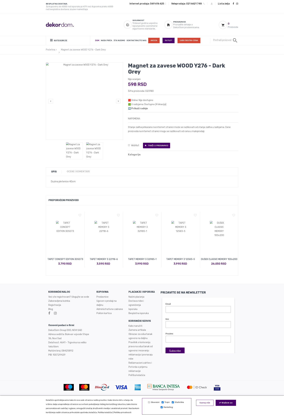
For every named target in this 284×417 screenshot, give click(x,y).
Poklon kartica (104, 313)
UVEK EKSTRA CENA (189, 40)
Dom (97, 40)
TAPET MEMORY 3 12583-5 (180, 259)
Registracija (54, 305)
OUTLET (168, 40)
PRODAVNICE (179, 22)
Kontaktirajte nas (136, 40)
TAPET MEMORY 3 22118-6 (104, 259)
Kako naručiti (135, 326)
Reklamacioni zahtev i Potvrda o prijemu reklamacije (140, 366)
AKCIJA (154, 40)
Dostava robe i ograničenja (136, 303)
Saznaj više (205, 403)
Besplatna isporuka (139, 313)
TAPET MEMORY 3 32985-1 (142, 259)
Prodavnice (102, 296)
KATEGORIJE (60, 40)
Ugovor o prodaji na (106, 301)
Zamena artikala (137, 330)
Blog (50, 309)
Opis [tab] (54, 171)
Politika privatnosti (122, 412)
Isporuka (133, 309)
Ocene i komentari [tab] (78, 171)
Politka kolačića (105, 412)
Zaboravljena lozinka (59, 301)
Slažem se (227, 403)
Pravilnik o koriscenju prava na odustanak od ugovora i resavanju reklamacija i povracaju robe (141, 350)
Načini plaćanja (136, 296)
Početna (50, 49)
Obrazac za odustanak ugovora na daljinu (140, 336)
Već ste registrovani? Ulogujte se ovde (68, 296)
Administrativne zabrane (109, 309)
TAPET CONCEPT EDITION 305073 (65, 259)
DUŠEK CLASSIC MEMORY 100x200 (219, 259)
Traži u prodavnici (157, 145)
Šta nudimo (119, 40)
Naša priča (106, 40)
